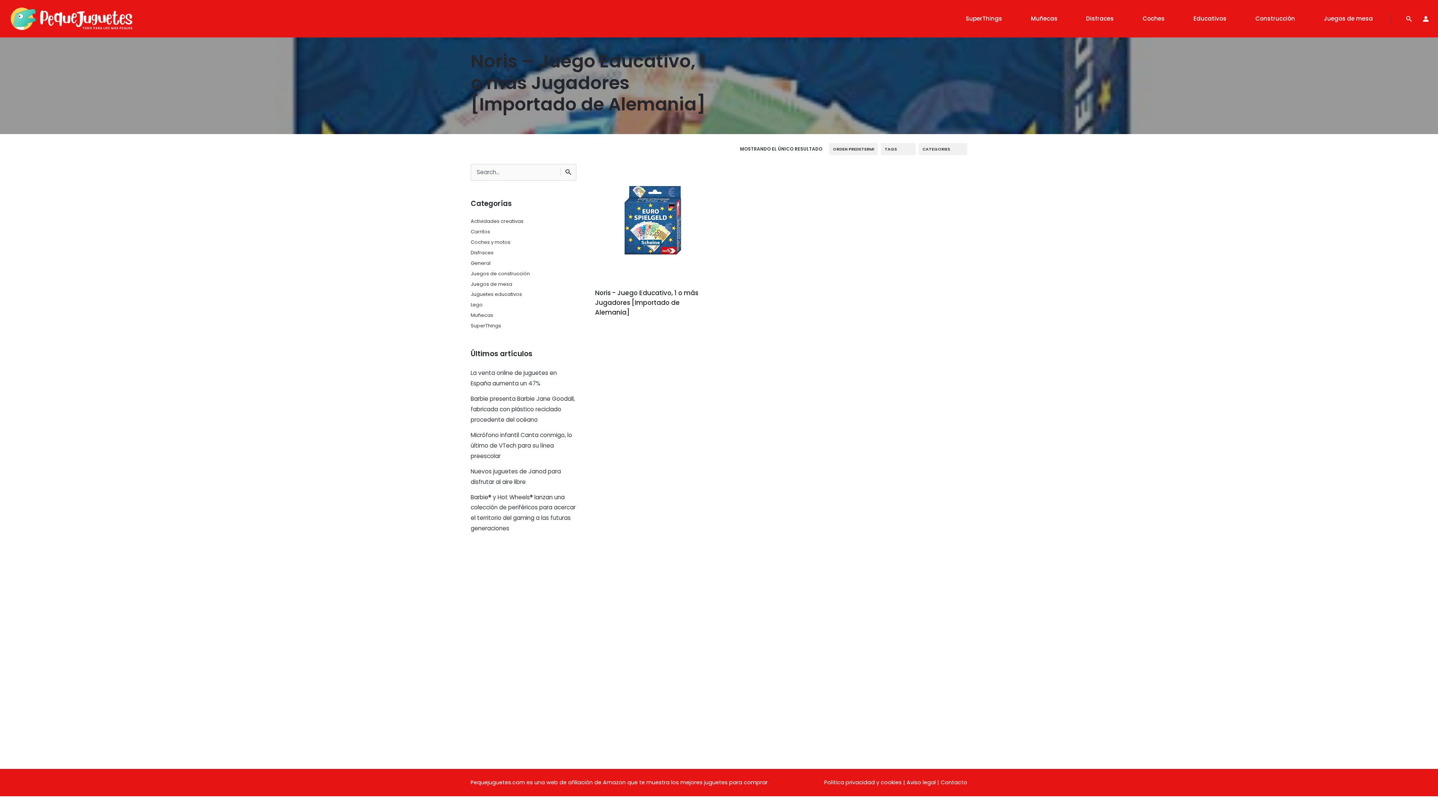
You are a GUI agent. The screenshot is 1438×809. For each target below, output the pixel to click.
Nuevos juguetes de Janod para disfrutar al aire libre (516, 476)
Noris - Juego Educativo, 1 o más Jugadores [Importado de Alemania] (646, 302)
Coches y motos (490, 242)
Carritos (480, 231)
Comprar (616, 333)
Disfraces (482, 252)
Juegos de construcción (500, 273)
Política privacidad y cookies (863, 782)
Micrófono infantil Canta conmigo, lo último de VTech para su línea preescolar (521, 445)
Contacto (954, 782)
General (481, 263)
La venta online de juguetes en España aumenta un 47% (514, 378)
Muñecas (482, 315)
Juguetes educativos (496, 294)
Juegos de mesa (491, 284)
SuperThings (486, 325)
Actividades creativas (497, 221)
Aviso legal (921, 782)
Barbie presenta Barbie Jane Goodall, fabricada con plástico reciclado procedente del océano (523, 409)
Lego (477, 304)
